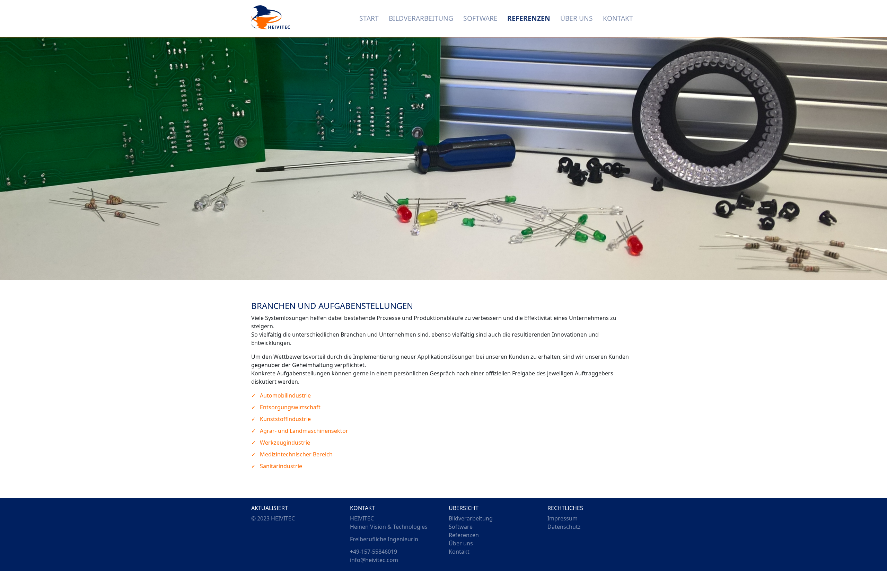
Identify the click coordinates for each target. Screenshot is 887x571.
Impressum (562, 518)
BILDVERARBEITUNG (421, 18)
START (369, 18)
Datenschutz (564, 526)
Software (461, 526)
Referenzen (464, 535)
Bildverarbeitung (471, 518)
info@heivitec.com (374, 560)
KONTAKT (618, 18)
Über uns (461, 543)
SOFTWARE (480, 18)
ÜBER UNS (576, 18)
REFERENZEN (528, 18)
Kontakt (459, 551)
